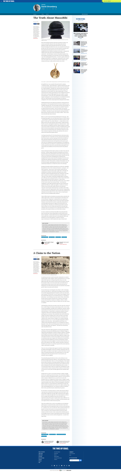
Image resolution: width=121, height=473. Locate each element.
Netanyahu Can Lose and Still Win (63, 243)
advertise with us (56, 456)
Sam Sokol (82, 46)
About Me (47, 14)
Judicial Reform (64, 237)
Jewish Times (41, 453)
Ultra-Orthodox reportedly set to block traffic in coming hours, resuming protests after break (81, 35)
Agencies (82, 53)
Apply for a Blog (85, 14)
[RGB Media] (61, 470)
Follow (43, 8)
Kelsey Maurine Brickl (47, 443)
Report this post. (35, 38)
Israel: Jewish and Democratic (61, 434)
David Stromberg (49, 6)
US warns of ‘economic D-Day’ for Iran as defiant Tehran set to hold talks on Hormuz (84, 51)
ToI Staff (80, 38)
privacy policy (56, 453)
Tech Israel (40, 456)
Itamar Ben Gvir (58, 237)
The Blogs (43, 4)
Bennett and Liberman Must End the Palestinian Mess (64, 442)
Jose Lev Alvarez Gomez (62, 443)
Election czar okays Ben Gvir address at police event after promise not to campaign (84, 71)
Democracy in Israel (52, 434)
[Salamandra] (68, 470)
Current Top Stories (80, 20)
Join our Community (107, 1)
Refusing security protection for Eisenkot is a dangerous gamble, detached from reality (84, 57)
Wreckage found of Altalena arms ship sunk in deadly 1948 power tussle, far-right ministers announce (84, 43)
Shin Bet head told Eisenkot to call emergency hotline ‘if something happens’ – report (84, 64)
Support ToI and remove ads (116, 1)
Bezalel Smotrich (51, 237)
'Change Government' (45, 434)
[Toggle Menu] (1, 1)
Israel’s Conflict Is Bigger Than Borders (49, 243)
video (39, 462)
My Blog (43, 14)
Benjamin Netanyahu (45, 237)
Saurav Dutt (46, 244)
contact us (55, 459)
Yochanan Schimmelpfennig (63, 244)
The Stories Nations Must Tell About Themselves (49, 442)
